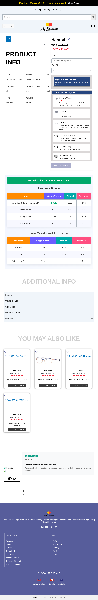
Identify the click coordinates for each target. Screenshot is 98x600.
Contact (9, 544)
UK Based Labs (12, 554)
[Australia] (62, 580)
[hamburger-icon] (93, 27)
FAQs (55, 541)
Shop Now (73, 3)
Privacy (56, 554)
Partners (9, 541)
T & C (55, 551)
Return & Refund (12, 313)
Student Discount (12, 558)
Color (54, 55)
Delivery (9, 319)
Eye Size (55, 65)
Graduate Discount (13, 561)
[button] (43, 44)
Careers (9, 548)
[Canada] (52, 580)
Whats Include (11, 301)
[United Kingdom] (39, 580)
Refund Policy (58, 544)
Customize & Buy (17, 385)
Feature (8, 295)
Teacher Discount (13, 564)
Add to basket (61, 165)
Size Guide (10, 307)
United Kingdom (39, 584)
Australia (61, 584)
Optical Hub (10, 551)
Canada (52, 584)
